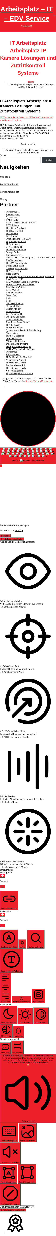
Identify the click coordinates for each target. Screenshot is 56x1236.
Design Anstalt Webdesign (18, 346)
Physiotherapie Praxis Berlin (19, 373)
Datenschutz (47, 381)
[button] (1, 465)
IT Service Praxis (14, 327)
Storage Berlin (13, 252)
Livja (8, 298)
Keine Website (13, 290)
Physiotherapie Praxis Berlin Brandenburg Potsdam (30, 276)
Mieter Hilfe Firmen (15, 341)
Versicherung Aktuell (16, 360)
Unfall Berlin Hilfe (15, 265)
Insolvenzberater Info (16, 365)
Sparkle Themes (33, 381)
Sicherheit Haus (13, 306)
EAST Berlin (12, 220)
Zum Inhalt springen (10, 1206)
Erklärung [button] (5, 536)
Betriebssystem (13, 214)
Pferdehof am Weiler (15, 287)
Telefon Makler (13, 309)
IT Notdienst (12, 233)
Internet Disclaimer (15, 335)
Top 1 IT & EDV (14, 338)
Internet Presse (13, 311)
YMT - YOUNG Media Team (20, 349)
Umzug (3, 199)
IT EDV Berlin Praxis (16, 263)
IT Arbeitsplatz (13, 325)
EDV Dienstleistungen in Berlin (21, 222)
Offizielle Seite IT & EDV (18, 239)
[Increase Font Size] (2, 876)
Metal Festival (12, 274)
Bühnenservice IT (14, 255)
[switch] (13, 607)
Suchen (3, 155)
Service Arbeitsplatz (9, 192)
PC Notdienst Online (16, 249)
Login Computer (14, 292)
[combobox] (28, 455)
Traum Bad (11, 295)
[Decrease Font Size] (2, 886)
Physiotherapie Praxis (16, 241)
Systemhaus (11, 217)
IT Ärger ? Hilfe (13, 271)
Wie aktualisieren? (41, 1062)
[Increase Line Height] (2, 915)
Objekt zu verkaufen (15, 317)
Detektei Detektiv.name (17, 344)
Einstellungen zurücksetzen (13, 1210)
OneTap (19, 530)
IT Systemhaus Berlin (16, 362)
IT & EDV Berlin (14, 230)
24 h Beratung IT (14, 247)
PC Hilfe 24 (11, 236)
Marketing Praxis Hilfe (16, 268)
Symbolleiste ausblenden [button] (12, 539)
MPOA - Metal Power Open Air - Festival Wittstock (30, 257)
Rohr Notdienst (13, 354)
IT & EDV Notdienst (16, 228)
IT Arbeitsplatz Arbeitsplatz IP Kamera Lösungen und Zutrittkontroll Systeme (26, 106)
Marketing (5, 177)
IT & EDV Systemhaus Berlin (20, 284)
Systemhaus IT (13, 212)
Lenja (8, 300)
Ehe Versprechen (14, 260)
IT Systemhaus (13, 244)
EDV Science (12, 225)
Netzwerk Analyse (14, 303)
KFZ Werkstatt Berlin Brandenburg (22, 282)
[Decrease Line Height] (2, 925)
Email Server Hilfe (15, 279)
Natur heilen (12, 333)
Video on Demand (14, 370)
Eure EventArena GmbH (18, 322)
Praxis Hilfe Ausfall (9, 184)
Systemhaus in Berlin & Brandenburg (23, 330)
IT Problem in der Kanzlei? (19, 357)
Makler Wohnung (14, 319)
